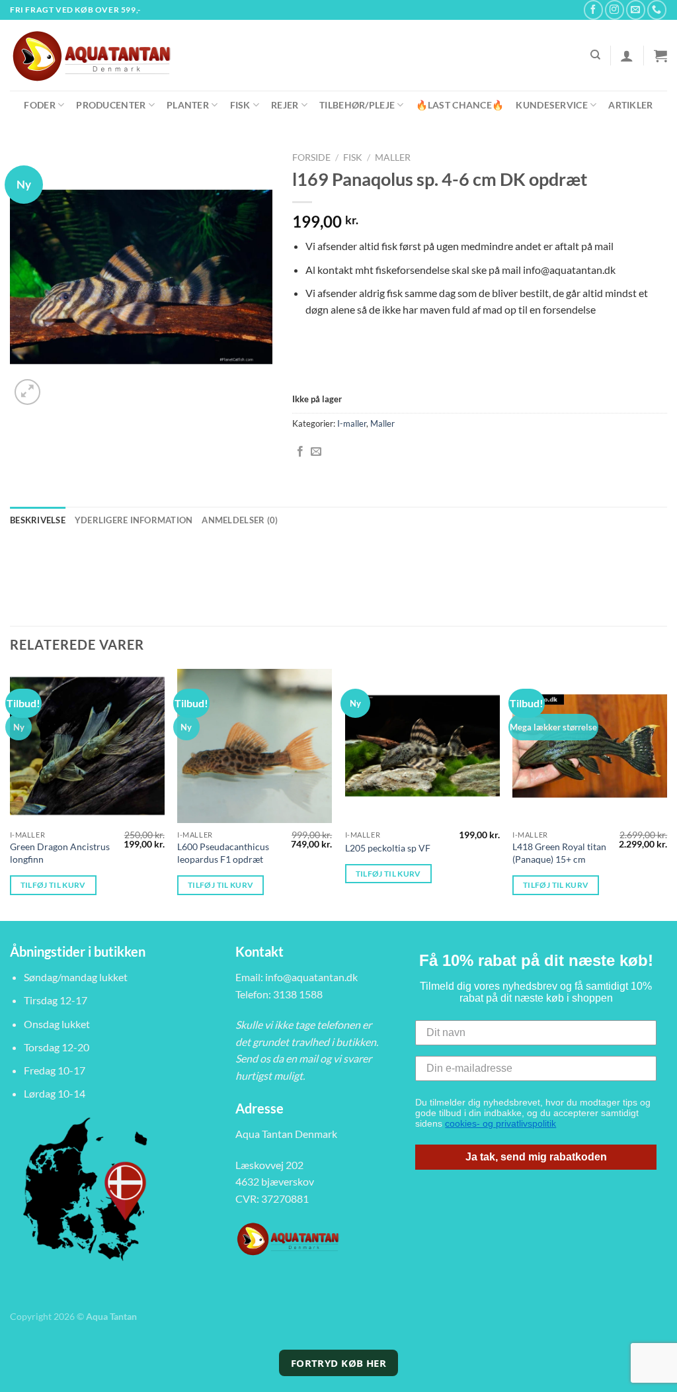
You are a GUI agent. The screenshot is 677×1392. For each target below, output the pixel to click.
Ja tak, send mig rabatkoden (536, 1156)
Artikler (630, 104)
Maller (393, 157)
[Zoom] (27, 392)
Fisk (240, 104)
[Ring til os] (656, 9)
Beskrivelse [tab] (37, 520)
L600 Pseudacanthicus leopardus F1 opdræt (223, 853)
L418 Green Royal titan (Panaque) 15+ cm (559, 853)
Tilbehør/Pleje (357, 104)
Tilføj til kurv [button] (53, 885)
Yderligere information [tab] (134, 520)
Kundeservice (551, 104)
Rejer (284, 104)
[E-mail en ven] (316, 452)
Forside (311, 157)
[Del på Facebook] (300, 452)
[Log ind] (626, 55)
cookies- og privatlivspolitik (500, 1123)
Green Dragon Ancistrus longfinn (60, 853)
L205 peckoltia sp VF (387, 847)
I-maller (351, 423)
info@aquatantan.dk (311, 977)
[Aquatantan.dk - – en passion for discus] (99, 55)
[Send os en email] (635, 9)
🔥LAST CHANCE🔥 (460, 104)
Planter (188, 104)
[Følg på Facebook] (593, 9)
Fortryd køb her (339, 1363)
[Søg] (595, 54)
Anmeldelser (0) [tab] (240, 520)
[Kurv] (660, 55)
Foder (39, 104)
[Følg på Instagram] (614, 9)
